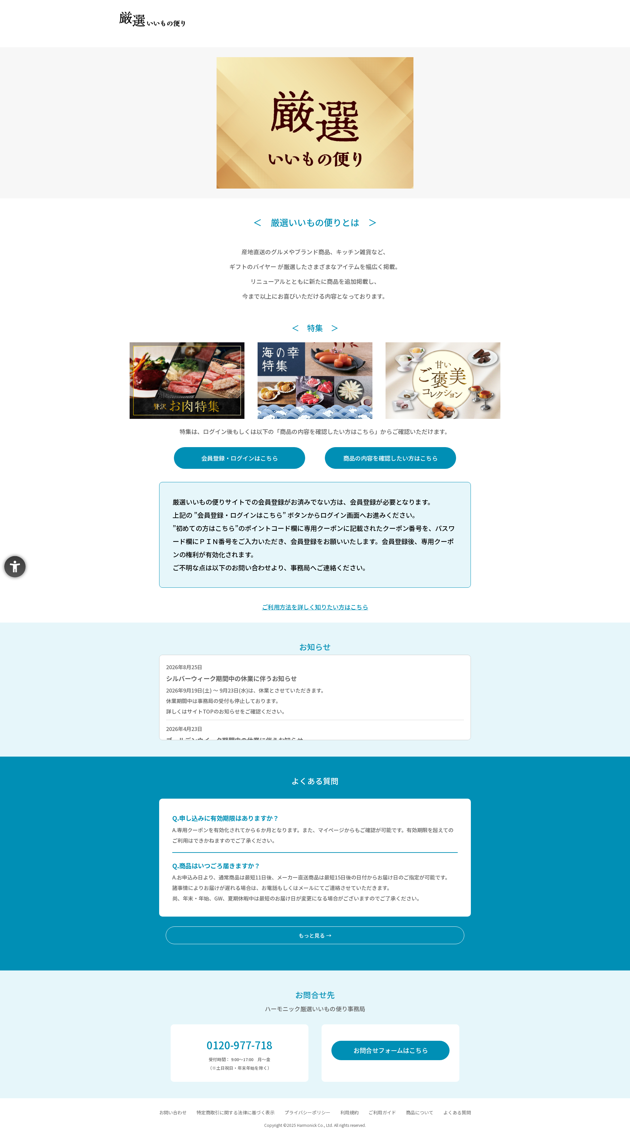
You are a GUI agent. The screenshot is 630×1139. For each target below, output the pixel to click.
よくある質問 (457, 1112)
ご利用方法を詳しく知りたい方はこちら (315, 607)
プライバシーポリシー (307, 1112)
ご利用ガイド (382, 1112)
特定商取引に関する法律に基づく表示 (236, 1112)
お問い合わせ (173, 1112)
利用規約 (349, 1112)
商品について (419, 1112)
